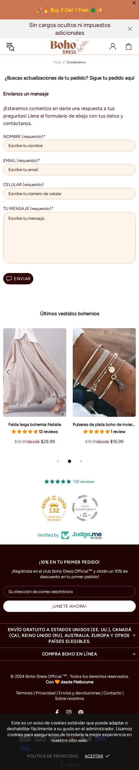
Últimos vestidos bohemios (69, 314)
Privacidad (46, 692)
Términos (24, 692)
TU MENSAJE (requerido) (27, 208)
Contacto (112, 692)
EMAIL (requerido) (20, 160)
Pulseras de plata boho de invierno (104, 424)
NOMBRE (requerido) (23, 136)
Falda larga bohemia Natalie (34, 424)
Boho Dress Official (69, 46)
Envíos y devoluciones (80, 692)
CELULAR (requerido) (23, 184)
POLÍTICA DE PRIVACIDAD (52, 755)
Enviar (22, 278)
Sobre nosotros (69, 698)
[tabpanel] (35, 392)
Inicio (57, 62)
